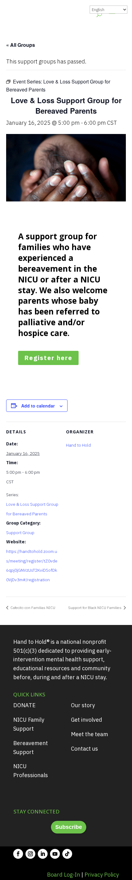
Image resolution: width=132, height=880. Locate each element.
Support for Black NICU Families (95, 607)
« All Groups (20, 44)
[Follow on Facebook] (18, 854)
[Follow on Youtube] (55, 854)
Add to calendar (38, 406)
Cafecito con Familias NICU (32, 607)
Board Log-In (63, 874)
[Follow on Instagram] (30, 854)
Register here (48, 358)
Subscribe (68, 827)
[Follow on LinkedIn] (43, 854)
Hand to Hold (78, 445)
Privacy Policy (101, 874)
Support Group (20, 532)
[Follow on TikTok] (67, 854)
